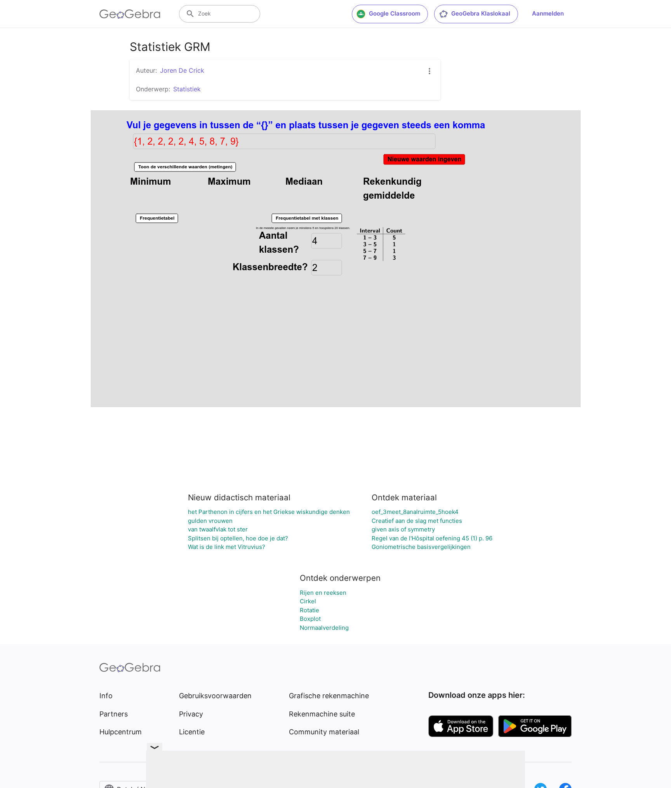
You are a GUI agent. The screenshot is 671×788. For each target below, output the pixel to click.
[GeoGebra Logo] (129, 14)
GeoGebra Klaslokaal (480, 13)
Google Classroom (394, 13)
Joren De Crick (182, 70)
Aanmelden (548, 13)
